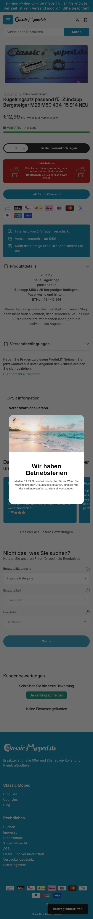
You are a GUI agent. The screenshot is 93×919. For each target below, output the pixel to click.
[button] (14, 420)
